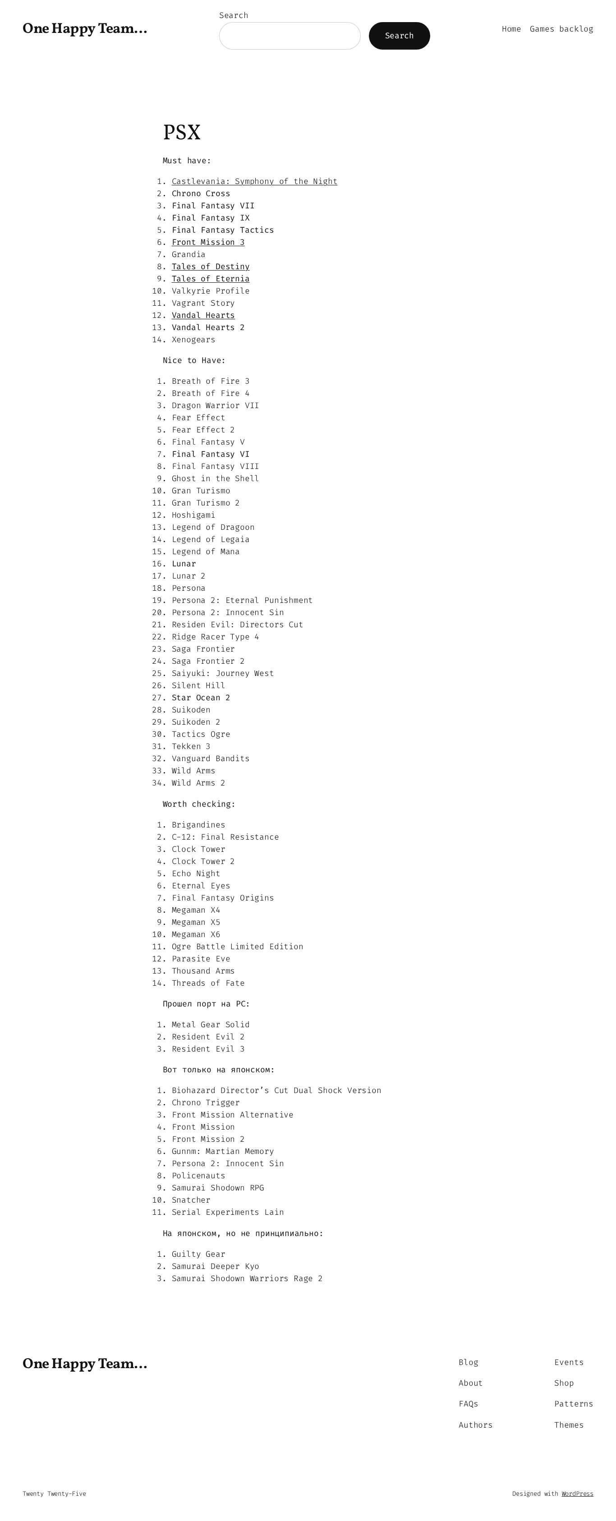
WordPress (577, 1493)
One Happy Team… (85, 29)
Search (233, 15)
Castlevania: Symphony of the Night (255, 181)
